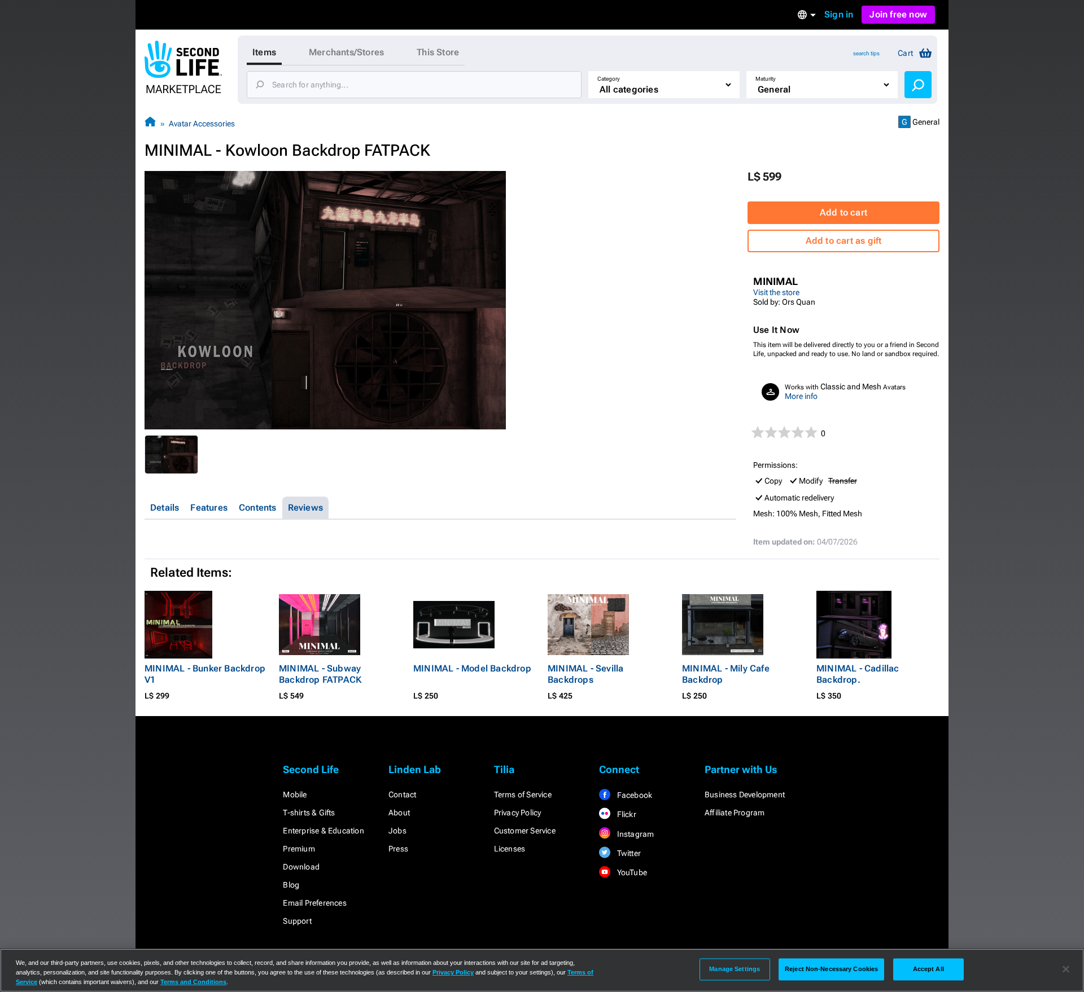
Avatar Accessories (202, 123)
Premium (298, 848)
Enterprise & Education (323, 830)
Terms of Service (523, 794)
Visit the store (776, 292)
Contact (402, 794)
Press (398, 848)
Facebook (633, 795)
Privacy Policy (517, 812)
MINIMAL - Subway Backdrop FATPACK (320, 674)
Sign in (838, 14)
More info (801, 396)
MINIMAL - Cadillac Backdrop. (857, 674)
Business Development (745, 794)
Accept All (928, 968)
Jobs (397, 830)
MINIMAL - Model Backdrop (472, 668)
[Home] (150, 123)
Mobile (295, 794)
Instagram (634, 834)
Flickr (625, 814)
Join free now (898, 14)
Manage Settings (734, 968)
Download (301, 866)
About (399, 812)
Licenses (510, 848)
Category (608, 79)
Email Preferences (314, 902)
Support (297, 920)
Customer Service (525, 830)
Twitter (628, 853)
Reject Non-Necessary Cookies (831, 968)
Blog (291, 884)
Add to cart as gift (844, 240)
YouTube (631, 872)
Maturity (765, 79)
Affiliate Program (734, 812)
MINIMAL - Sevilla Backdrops (585, 674)
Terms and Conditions (193, 981)
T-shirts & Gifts (309, 812)
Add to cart (843, 212)
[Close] (1066, 969)
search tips (866, 53)
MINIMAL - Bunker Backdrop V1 (205, 674)
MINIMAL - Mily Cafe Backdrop (726, 674)
